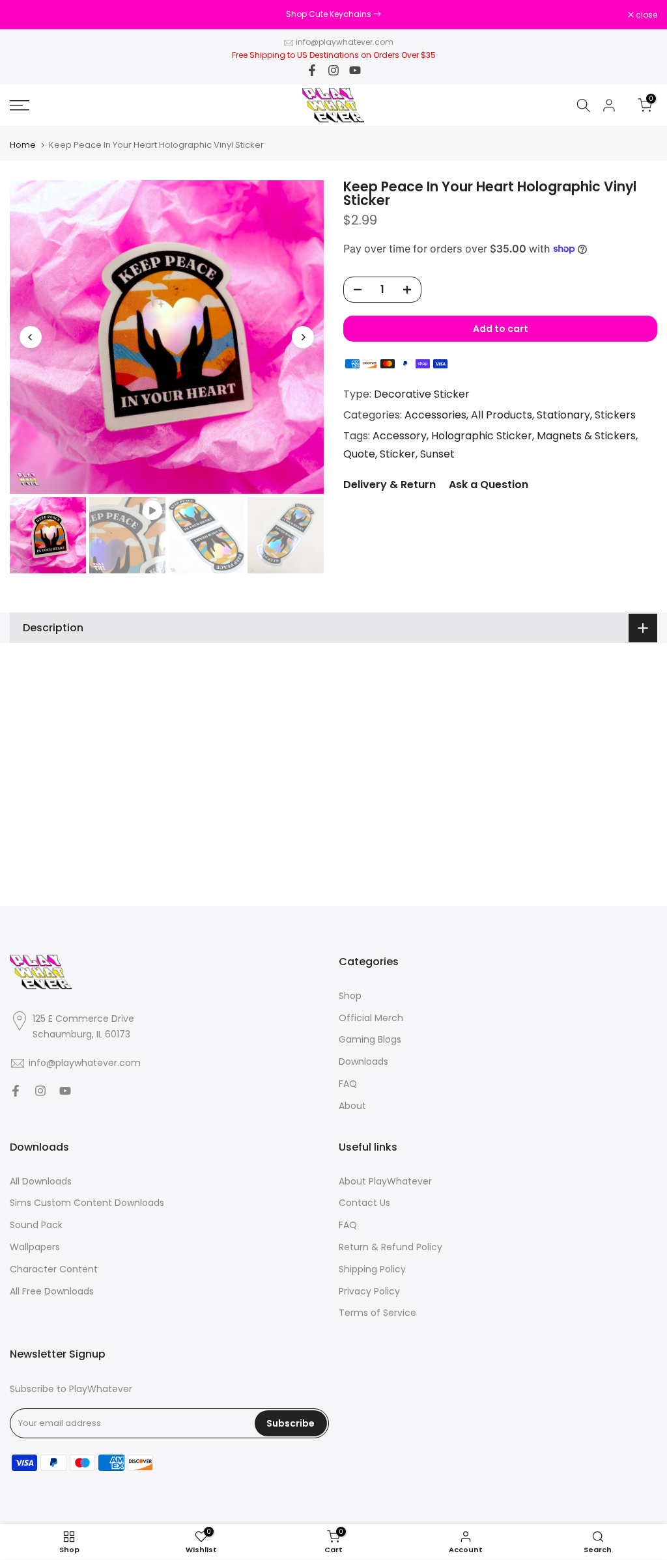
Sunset (437, 453)
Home (23, 145)
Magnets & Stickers (586, 435)
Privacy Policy (369, 1291)
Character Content (54, 1269)
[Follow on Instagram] (333, 70)
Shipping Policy (372, 1269)
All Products (501, 414)
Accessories (435, 414)
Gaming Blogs (370, 1039)
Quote (359, 453)
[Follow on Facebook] (312, 70)
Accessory (400, 435)
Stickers (615, 414)
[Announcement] (333, 14)
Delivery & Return (389, 484)
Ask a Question (488, 484)
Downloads (363, 1062)
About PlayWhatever (385, 1181)
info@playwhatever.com (344, 42)
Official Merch (371, 1018)
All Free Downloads (52, 1291)
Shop (350, 996)
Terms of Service (377, 1313)
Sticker (398, 453)
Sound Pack (36, 1225)
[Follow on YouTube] (355, 70)
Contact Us (364, 1203)
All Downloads (41, 1181)
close (27, 15)
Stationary (563, 414)
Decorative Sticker (422, 394)
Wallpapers (35, 1247)
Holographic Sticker (481, 435)
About (352, 1106)
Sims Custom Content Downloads (87, 1203)
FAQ (348, 1084)
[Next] (303, 337)
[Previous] (31, 337)
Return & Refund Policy (390, 1247)
